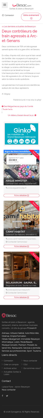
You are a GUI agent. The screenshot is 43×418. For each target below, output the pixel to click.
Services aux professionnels (14, 351)
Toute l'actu (8, 109)
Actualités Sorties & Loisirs (12, 373)
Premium (22, 345)
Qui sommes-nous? (32, 368)
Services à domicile (31, 348)
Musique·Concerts (10, 345)
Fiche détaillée (20, 195)
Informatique (7, 342)
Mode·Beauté (26, 342)
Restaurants (17, 348)
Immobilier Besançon (30, 339)
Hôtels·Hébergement (11, 339)
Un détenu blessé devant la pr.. (21, 115)
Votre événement (31, 15)
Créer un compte (11, 364)
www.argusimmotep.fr (17, 188)
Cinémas (5, 336)
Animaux (5, 333)
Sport (29, 351)
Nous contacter (30, 361)
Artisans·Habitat (17, 333)
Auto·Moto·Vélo (32, 333)
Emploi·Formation (18, 336)
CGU (25, 364)
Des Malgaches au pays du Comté (18, 106)
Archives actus (10, 368)
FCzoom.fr (32, 328)
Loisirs (17, 342)
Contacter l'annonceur (17, 242)
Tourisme (37, 351)
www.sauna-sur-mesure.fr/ (19, 290)
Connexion (9, 15)
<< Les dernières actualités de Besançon (19, 26)
